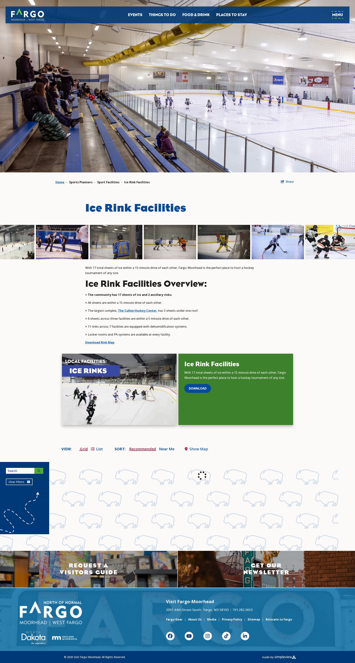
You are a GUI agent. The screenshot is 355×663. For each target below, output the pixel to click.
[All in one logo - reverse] (51, 613)
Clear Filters (16, 482)
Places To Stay (231, 15)
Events (135, 15)
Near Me (166, 448)
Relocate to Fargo (279, 619)
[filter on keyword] (38, 471)
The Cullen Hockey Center (137, 311)
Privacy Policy (232, 619)
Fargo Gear (174, 619)
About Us (195, 619)
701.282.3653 (243, 610)
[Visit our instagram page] (207, 636)
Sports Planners (80, 182)
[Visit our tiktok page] (226, 636)
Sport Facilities (108, 182)
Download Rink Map (99, 342)
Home (59, 182)
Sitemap (254, 619)
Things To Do (162, 15)
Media (211, 619)
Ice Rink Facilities (137, 182)
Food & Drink (196, 15)
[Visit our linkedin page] (245, 636)
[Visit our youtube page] (189, 636)
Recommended (142, 448)
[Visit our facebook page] (170, 636)
